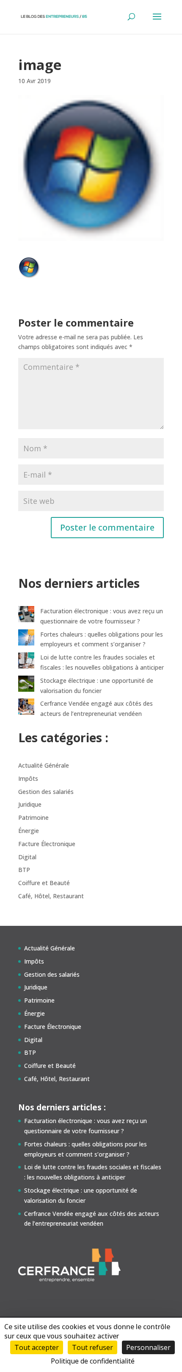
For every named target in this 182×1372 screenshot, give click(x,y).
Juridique (29, 804)
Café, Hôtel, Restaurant (51, 896)
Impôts (28, 778)
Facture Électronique (46, 844)
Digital (27, 857)
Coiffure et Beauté (44, 883)
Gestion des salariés (46, 792)
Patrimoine (33, 817)
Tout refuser (92, 1347)
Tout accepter (36, 1347)
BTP (24, 870)
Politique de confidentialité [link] (93, 1361)
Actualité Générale (43, 765)
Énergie (28, 831)
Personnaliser (148, 1347)
